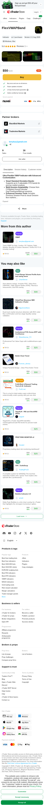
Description (8, 169)
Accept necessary (22, 797)
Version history (20, 169)
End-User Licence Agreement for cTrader (22, 763)
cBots (5, 18)
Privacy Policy (35, 786)
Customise (22, 791)
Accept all (22, 802)
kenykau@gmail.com (18, 142)
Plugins (21, 18)
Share (24, 209)
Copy (28, 18)
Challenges (37, 17)
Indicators (12, 18)
